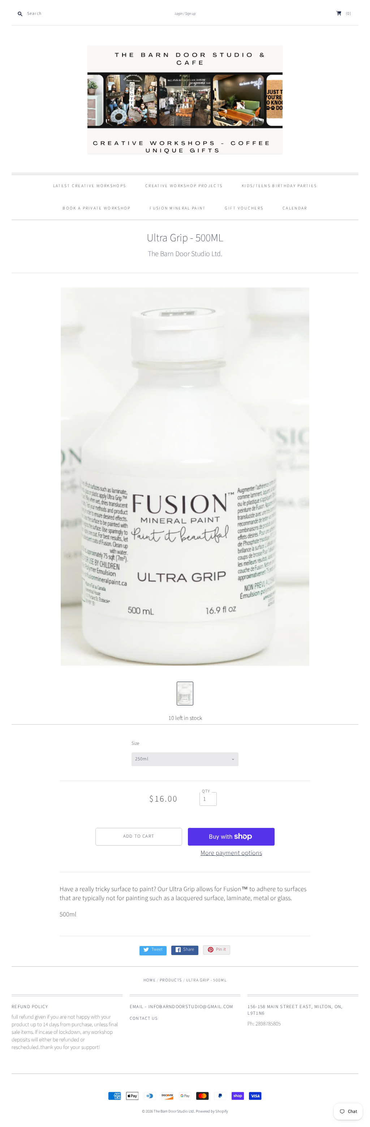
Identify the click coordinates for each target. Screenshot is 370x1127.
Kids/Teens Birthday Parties (279, 186)
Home (149, 980)
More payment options (231, 853)
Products (171, 980)
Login (178, 13)
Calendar (295, 208)
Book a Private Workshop (96, 208)
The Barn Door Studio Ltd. (185, 254)
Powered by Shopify (212, 1111)
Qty (206, 791)
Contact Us (144, 1018)
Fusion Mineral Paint (178, 208)
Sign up (190, 13)
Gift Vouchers (244, 208)
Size (135, 743)
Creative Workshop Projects (184, 186)
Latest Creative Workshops (89, 186)
